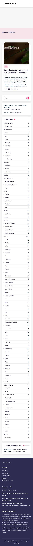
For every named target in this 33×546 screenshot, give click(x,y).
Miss (6, 339)
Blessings (7, 249)
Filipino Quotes (8, 178)
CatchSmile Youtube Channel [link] (12, 109)
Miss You (7, 342)
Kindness (7, 325)
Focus (6, 266)
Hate (6, 299)
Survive (7, 372)
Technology (7, 437)
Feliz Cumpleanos (10, 401)
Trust (6, 378)
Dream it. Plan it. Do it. (9, 490)
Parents (7, 345)
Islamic (5, 220)
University (8, 172)
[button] (27, 98)
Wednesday (8, 159)
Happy (7, 292)
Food (5, 191)
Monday (7, 142)
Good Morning (9, 286)
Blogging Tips (8, 129)
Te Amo (7, 428)
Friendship (8, 276)
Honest (7, 305)
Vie (6, 207)
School (7, 168)
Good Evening (9, 282)
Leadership (8, 329)
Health (5, 210)
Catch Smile (9, 3)
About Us (4, 470)
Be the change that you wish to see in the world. (15, 494)
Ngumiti (7, 188)
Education (7, 162)
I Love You (8, 319)
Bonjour (7, 204)
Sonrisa (7, 424)
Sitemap (4, 478)
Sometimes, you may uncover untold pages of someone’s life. (16, 72)
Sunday (7, 149)
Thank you (8, 375)
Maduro (7, 404)
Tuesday (7, 155)
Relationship (8, 348)
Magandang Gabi (10, 181)
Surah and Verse (9, 233)
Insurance (6, 217)
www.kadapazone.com (20, 449)
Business (6, 133)
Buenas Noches (9, 394)
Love (6, 335)
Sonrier (7, 421)
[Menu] (30, 3)
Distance (7, 259)
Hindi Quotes (7, 214)
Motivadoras (8, 408)
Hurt (6, 315)
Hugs (6, 312)
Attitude (7, 243)
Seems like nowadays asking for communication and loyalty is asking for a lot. (16, 504)
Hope (6, 309)
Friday (7, 139)
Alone (6, 239)
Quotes (6, 236)
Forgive (7, 272)
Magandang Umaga (11, 185)
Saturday (7, 145)
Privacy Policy (6, 475)
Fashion (6, 175)
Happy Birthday (9, 295)
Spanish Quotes (8, 385)
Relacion (7, 411)
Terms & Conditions (7, 480)
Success (7, 368)
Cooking (7, 194)
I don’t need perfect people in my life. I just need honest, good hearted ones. (16, 518)
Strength (7, 365)
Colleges (7, 165)
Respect (7, 352)
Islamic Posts (8, 226)
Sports (6, 434)
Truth (6, 382)
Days (5, 136)
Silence (7, 355)
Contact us (5, 473)
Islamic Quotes (9, 230)
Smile (6, 358)
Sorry (6, 362)
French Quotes (8, 201)
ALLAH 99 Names (10, 223)
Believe (7, 246)
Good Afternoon (10, 279)
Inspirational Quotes (11, 322)
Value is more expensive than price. (17, 524)
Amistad (7, 388)
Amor (6, 391)
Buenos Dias (8, 398)
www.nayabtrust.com (18, 451)
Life (6, 66)
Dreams (7, 262)
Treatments (8, 126)
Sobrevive (8, 414)
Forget (7, 269)
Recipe (7, 197)
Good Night (8, 289)
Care (6, 256)
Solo (6, 418)
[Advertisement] (16, 17)
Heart (6, 302)
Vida (6, 431)
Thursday (8, 152)
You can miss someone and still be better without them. (15, 499)
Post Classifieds (6, 462)
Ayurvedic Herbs (8, 123)
